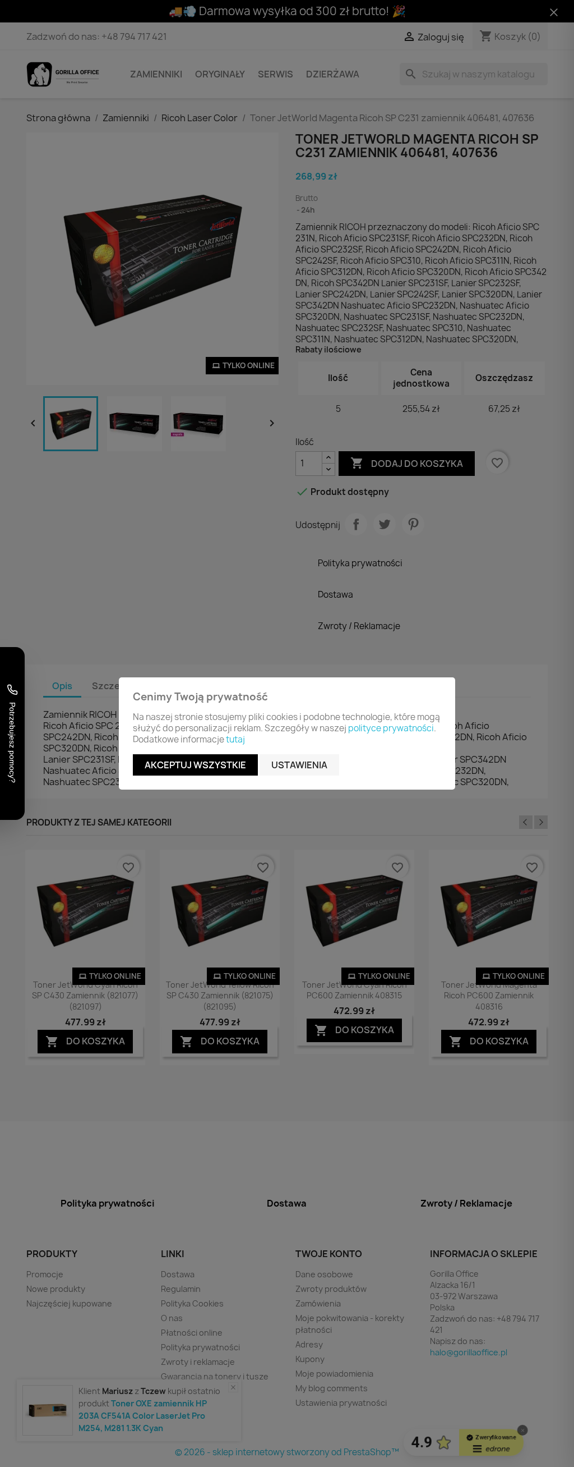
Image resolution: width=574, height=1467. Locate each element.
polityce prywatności (391, 728)
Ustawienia (299, 765)
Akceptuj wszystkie (195, 765)
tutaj (235, 739)
